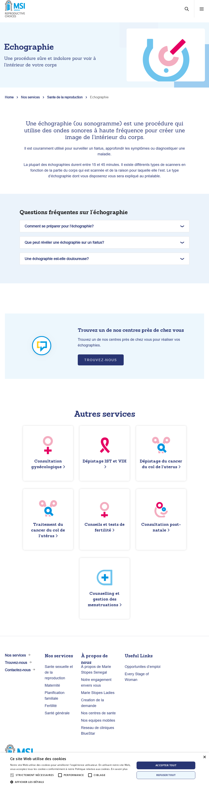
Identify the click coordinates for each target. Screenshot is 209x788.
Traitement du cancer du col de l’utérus (48, 530)
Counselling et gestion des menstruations (104, 599)
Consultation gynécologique (46, 463)
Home (9, 97)
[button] (70, 782)
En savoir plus (119, 769)
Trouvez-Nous (100, 360)
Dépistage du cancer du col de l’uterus (161, 463)
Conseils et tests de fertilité (104, 527)
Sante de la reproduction (65, 97)
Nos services (30, 97)
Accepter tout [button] (166, 765)
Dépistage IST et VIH (105, 461)
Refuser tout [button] (166, 775)
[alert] (104, 770)
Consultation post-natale (161, 527)
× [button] (204, 756)
